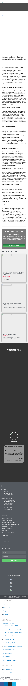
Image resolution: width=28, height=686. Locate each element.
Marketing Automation (7, 526)
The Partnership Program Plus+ (13, 632)
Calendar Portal (7, 673)
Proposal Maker (7, 669)
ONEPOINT (6, 600)
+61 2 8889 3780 (5, 678)
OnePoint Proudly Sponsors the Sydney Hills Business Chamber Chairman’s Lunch (13, 273)
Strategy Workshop (7, 520)
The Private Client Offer (11, 636)
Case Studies (5, 541)
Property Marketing (7, 528)
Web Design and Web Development (10, 524)
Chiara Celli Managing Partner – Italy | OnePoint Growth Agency (13, 334)
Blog (3, 543)
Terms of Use (12, 597)
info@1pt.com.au (5, 677)
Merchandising (5, 530)
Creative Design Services (8, 522)
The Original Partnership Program (14, 629)
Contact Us (5, 545)
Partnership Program (7, 518)
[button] (2, 451)
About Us (4, 539)
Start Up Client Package (11, 625)
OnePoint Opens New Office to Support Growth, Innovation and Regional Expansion (13, 303)
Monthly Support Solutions (8, 532)
